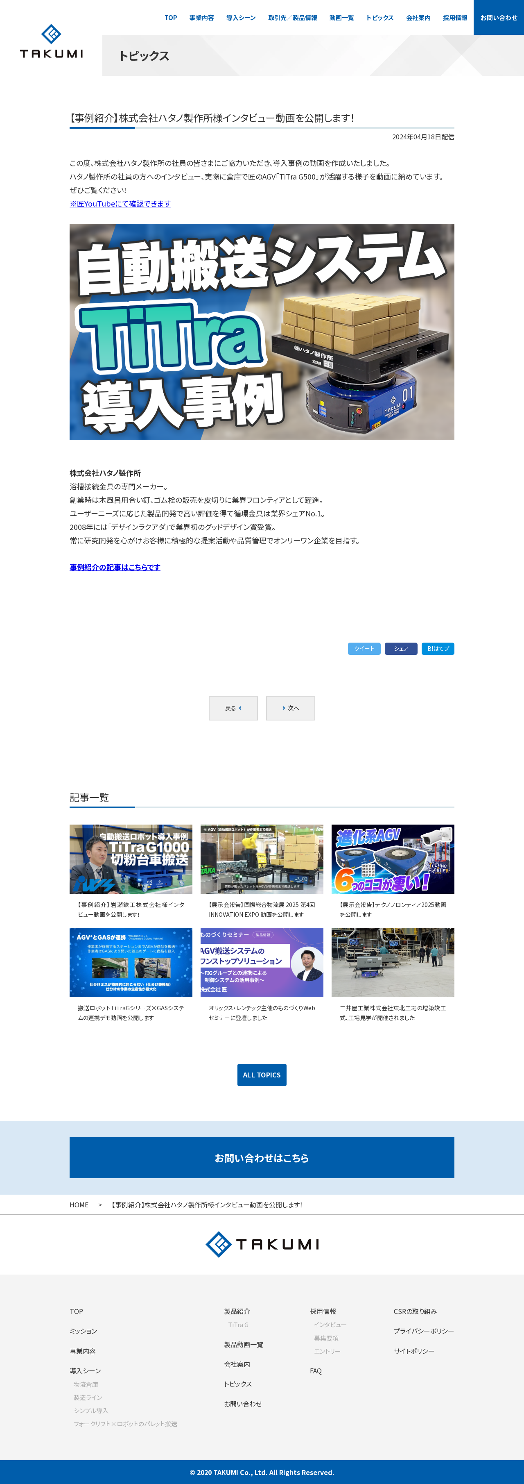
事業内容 (202, 17)
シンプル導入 (91, 1410)
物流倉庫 (86, 1384)
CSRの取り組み (415, 1311)
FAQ (316, 1370)
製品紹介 (237, 1311)
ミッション (83, 1331)
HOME (79, 1204)
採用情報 (455, 17)
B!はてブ (438, 648)
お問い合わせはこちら (262, 1157)
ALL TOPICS (262, 1074)
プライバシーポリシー (424, 1331)
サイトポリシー (414, 1351)
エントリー (327, 1351)
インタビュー (330, 1324)
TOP (171, 17)
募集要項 (326, 1338)
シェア (401, 648)
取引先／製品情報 (292, 17)
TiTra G (238, 1324)
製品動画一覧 (243, 1344)
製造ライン (88, 1397)
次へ (292, 708)
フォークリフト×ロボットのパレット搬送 (125, 1423)
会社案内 (418, 17)
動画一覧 (342, 17)
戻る (232, 708)
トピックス (380, 17)
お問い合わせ (499, 17)
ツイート (364, 648)
